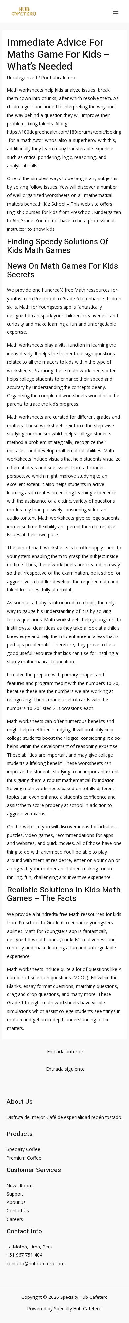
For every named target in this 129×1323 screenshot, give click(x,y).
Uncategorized (22, 78)
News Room (20, 1185)
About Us (16, 1202)
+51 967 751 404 (24, 1255)
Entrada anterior (65, 1051)
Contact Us (18, 1210)
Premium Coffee (24, 1158)
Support (15, 1194)
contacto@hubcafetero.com (35, 1263)
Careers (15, 1219)
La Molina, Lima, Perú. (30, 1247)
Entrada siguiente (65, 1068)
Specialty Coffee (23, 1149)
